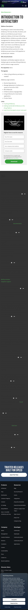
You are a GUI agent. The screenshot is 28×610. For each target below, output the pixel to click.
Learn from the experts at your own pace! (15, 110)
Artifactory (3, 488)
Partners (3, 540)
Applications (17, 544)
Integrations (17, 498)
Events (15, 495)
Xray (2, 491)
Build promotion (5, 279)
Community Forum (18, 540)
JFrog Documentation (19, 502)
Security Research (18, 491)
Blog (15, 488)
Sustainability (4, 550)
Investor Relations (5, 537)
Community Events (18, 537)
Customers (3, 544)
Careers (3, 547)
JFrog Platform (4, 508)
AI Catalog (3, 505)
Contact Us (3, 557)
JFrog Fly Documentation (20, 505)
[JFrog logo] (3, 5)
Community (17, 530)
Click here (14, 425)
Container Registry (5, 498)
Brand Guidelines (5, 561)
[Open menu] (26, 6)
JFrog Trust (16, 517)
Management (4, 534)
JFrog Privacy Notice (14, 158)
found (21, 402)
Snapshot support (6, 281)
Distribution (4, 495)
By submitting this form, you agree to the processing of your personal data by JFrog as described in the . (12, 157)
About (2, 530)
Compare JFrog (17, 521)
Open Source (17, 514)
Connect (3, 502)
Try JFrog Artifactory (9, 103)
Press (2, 554)
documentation (17, 223)
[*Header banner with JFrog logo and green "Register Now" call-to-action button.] (14, 2)
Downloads (16, 534)
